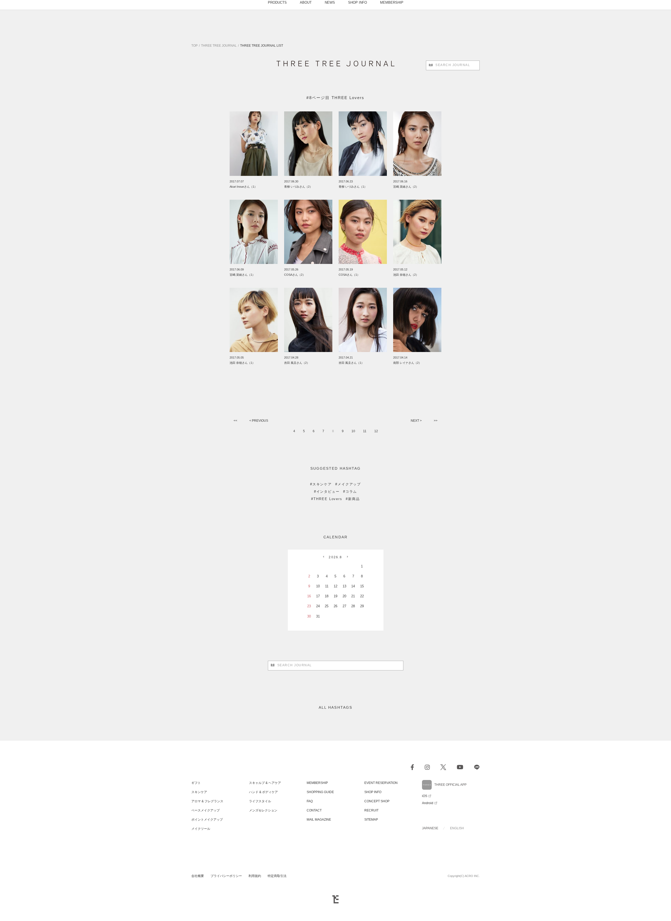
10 (353, 431)
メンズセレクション (263, 810)
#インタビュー (327, 492)
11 (364, 431)
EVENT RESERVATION (381, 783)
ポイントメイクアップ (207, 819)
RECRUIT (371, 810)
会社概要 (197, 876)
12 (376, 431)
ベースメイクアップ (205, 810)
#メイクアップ (348, 484)
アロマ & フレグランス (207, 801)
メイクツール (200, 829)
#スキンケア (321, 484)
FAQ (310, 801)
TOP (194, 45)
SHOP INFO (372, 792)
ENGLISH (457, 828)
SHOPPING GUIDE (320, 792)
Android (427, 803)
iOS (424, 796)
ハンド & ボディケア (263, 792)
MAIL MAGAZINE (319, 819)
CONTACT (314, 810)
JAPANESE (430, 828)
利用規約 (254, 876)
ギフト (196, 783)
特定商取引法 (277, 876)
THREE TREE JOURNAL (219, 45)
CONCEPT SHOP (376, 801)
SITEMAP (371, 819)
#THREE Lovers (326, 499)
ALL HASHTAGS (335, 707)
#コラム (350, 492)
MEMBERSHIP (317, 783)
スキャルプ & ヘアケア (265, 783)
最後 (435, 421)
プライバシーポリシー (226, 876)
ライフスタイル (260, 801)
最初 (235, 421)
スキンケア (199, 792)
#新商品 (353, 499)
